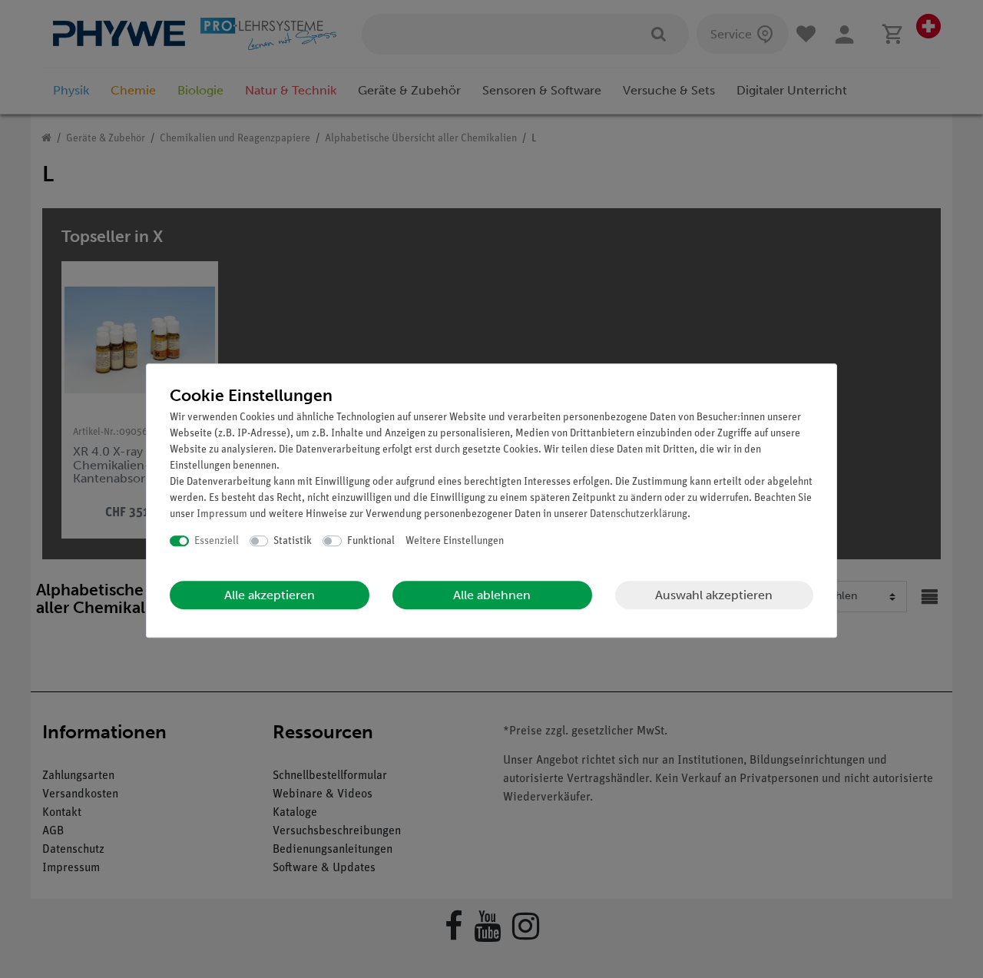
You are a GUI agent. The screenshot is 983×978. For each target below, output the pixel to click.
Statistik (292, 541)
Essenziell (216, 541)
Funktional (371, 541)
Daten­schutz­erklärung (638, 514)
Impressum (222, 514)
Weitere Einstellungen (454, 541)
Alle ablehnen (492, 595)
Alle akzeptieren (269, 595)
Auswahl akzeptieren (714, 595)
